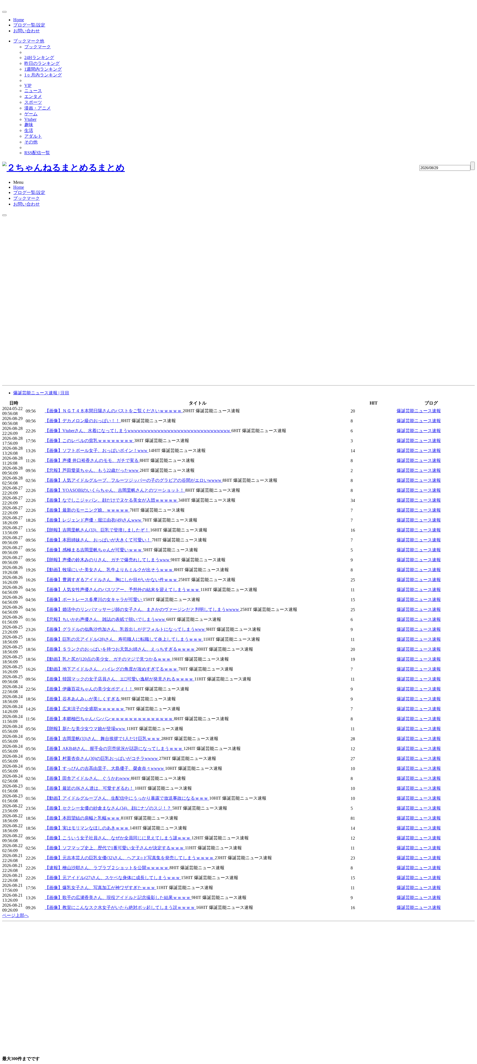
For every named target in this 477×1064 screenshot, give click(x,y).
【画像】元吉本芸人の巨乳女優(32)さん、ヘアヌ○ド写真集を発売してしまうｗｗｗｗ (130, 857)
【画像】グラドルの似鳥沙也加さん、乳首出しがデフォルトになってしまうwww (125, 629)
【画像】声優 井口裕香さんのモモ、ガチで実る (92, 460)
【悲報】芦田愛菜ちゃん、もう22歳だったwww (92, 470)
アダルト (33, 136)
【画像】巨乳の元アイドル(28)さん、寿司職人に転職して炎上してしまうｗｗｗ (124, 639)
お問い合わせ (26, 30)
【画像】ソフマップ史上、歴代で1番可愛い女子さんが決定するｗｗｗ (115, 847)
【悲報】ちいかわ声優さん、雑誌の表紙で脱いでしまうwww (105, 619)
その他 (31, 142)
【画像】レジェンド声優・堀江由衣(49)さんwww (93, 520)
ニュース (33, 90)
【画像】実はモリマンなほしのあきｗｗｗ (87, 828)
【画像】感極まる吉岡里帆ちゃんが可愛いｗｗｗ (94, 549)
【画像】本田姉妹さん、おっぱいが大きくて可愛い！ (98, 540)
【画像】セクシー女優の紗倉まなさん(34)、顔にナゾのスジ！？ (108, 808)
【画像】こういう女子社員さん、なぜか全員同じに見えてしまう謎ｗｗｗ (118, 838)
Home (18, 19)
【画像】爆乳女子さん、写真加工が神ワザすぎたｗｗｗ (100, 887)
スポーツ (33, 102)
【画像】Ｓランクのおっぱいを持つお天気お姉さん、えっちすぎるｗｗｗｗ (120, 649)
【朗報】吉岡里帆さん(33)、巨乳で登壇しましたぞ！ (97, 530)
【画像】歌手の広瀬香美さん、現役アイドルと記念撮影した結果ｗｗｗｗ (118, 897)
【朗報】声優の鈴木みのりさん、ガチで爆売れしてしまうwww (108, 559)
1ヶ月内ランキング (43, 75)
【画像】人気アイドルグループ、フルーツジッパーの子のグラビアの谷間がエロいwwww (133, 480)
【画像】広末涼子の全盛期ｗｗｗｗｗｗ (85, 708)
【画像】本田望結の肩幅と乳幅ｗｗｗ (83, 818)
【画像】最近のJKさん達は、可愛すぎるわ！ (90, 788)
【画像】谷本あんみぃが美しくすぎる (83, 698)
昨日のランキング (42, 63)
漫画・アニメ (37, 108)
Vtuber (30, 119)
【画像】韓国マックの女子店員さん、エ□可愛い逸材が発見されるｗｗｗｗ (119, 679)
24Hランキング (39, 57)
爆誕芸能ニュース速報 (419, 410)
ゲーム (31, 113)
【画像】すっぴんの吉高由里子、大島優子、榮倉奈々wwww (105, 768)
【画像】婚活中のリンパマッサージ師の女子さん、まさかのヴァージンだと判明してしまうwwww (142, 609)
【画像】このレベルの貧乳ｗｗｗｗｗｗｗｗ (89, 440)
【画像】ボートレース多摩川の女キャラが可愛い (94, 599)
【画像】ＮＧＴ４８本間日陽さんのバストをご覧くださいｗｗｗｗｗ (114, 410)
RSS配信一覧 (37, 152)
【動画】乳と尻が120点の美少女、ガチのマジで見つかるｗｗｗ (108, 659)
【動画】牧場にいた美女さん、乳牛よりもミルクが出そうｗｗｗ (109, 569)
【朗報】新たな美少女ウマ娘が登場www (85, 728)
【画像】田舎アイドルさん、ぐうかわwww (88, 778)
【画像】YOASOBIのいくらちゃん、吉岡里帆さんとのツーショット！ (115, 490)
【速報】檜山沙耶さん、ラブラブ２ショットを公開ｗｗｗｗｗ (107, 867)
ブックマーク (37, 46)
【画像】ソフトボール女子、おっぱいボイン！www (97, 450)
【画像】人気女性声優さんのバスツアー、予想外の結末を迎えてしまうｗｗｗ (122, 589)
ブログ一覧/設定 (29, 25)
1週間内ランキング (43, 69)
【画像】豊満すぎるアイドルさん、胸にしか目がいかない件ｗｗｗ (111, 579)
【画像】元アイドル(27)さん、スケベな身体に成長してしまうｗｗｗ (113, 877)
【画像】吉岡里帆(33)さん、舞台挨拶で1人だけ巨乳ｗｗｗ (103, 738)
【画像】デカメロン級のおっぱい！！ (83, 420)
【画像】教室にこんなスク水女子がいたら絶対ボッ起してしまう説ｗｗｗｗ (120, 907)
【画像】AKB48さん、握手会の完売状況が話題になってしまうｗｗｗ (114, 748)
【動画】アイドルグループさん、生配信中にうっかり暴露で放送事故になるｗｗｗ (127, 798)
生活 (28, 130)
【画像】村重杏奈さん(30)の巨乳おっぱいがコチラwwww (102, 758)
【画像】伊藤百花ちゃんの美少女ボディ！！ (89, 689)
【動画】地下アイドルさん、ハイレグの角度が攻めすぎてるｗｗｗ (111, 669)
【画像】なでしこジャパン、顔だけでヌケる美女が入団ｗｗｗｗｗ (111, 500)
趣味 (28, 124)
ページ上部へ (15, 915)
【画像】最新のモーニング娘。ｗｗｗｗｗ (87, 510)
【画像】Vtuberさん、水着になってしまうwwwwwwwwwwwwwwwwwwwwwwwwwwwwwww (138, 430)
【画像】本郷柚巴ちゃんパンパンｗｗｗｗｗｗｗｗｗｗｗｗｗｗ (109, 718)
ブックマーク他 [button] (28, 41)
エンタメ (33, 96)
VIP (27, 85)
